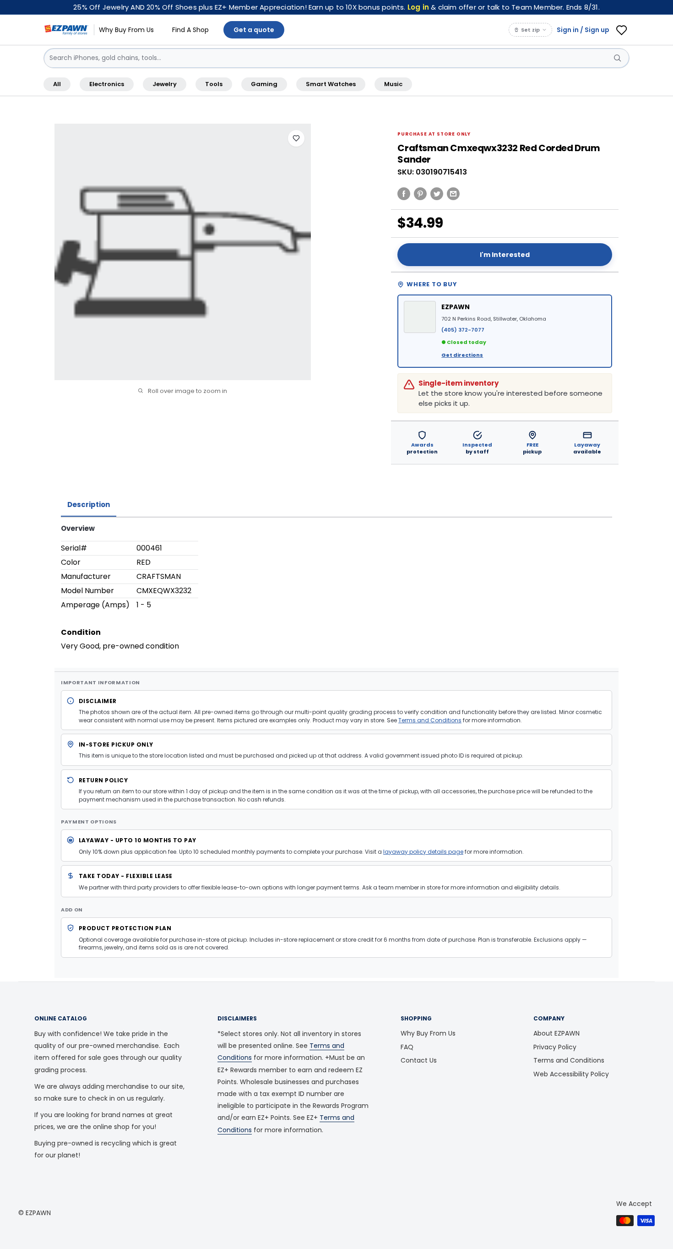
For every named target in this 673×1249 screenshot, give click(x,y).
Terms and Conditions (429, 720)
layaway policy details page (423, 852)
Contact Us (419, 1060)
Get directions (462, 355)
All (57, 84)
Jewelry (164, 84)
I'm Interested (505, 254)
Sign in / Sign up (583, 29)
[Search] (617, 58)
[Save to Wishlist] (296, 138)
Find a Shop (190, 29)
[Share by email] (453, 193)
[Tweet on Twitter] (436, 193)
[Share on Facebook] (403, 193)
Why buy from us (126, 29)
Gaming (264, 84)
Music (393, 84)
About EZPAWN (556, 1033)
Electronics (106, 84)
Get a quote (253, 29)
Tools (214, 84)
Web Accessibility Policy (571, 1074)
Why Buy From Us (428, 1033)
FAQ (407, 1047)
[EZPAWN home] (66, 30)
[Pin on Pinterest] (420, 193)
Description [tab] (88, 504)
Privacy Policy (554, 1047)
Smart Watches (331, 84)
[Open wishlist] (622, 29)
